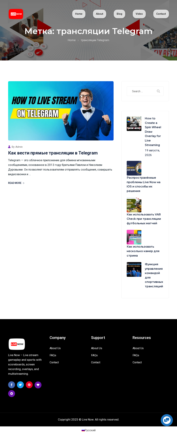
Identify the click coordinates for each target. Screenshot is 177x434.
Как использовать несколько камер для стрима (143, 251)
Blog (119, 13)
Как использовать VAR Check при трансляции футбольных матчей (144, 219)
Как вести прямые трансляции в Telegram (53, 152)
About (99, 13)
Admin (19, 147)
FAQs (53, 355)
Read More (14, 183)
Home (78, 13)
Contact (161, 13)
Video (139, 13)
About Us (55, 348)
